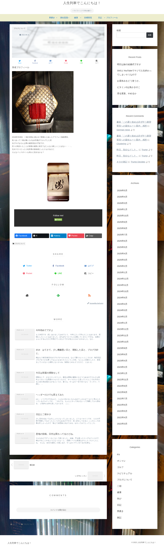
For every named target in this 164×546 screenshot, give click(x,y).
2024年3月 (122, 310)
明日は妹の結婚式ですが (129, 64)
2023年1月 (122, 373)
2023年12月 (123, 329)
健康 (119, 492)
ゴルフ (120, 467)
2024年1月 (122, 323)
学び (119, 498)
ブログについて (20, 243)
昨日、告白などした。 (127, 150)
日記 (119, 505)
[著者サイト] (27, 295)
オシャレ (121, 461)
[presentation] (53, 199)
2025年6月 (122, 241)
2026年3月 (122, 203)
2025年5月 (122, 247)
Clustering (121, 143)
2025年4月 (122, 253)
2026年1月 (122, 209)
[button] (58, 182)
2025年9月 (122, 222)
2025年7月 (122, 234)
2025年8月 (122, 228)
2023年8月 (122, 348)
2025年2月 (122, 266)
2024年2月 (122, 316)
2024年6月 (122, 297)
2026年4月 (122, 197)
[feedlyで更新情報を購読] (58, 295)
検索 (119, 30)
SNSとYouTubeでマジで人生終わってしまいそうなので (134, 72)
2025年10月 (123, 215)
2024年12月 (123, 279)
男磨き (120, 511)
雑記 (119, 517)
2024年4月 (122, 304)
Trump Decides (138, 162)
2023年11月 (122, 335)
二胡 (119, 486)
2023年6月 (122, 354)
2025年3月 (122, 260)
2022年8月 (122, 392)
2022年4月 (122, 417)
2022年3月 (122, 424)
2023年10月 (123, 342)
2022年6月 (122, 405)
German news (123, 130)
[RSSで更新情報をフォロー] (89, 295)
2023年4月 (122, 360)
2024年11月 (122, 285)
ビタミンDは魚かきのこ (128, 87)
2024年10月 (123, 291)
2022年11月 (122, 379)
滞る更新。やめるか (127, 93)
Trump (145, 150)
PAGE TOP (158, 528)
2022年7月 (122, 398)
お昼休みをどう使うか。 (129, 81)
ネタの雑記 (122, 162)
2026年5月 (122, 190)
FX (118, 454)
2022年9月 (122, 386)
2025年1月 (122, 272)
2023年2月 (122, 367)
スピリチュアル (124, 473)
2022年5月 (122, 411)
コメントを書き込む (58, 510)
